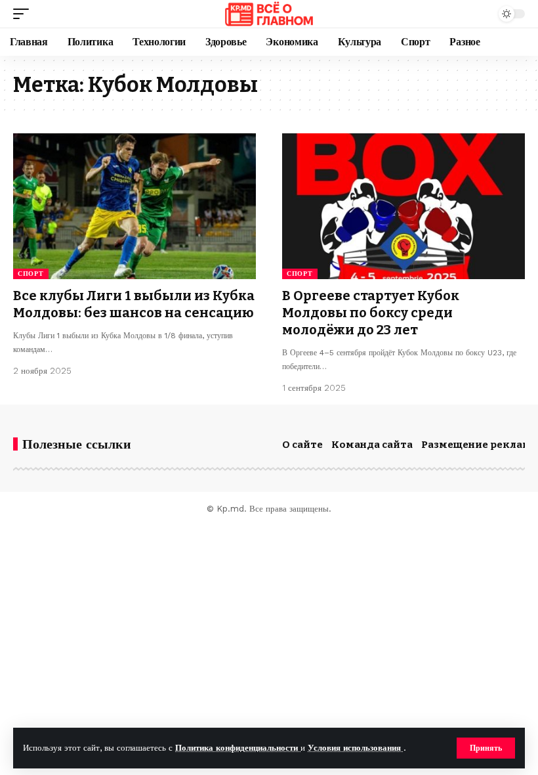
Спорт (31, 273)
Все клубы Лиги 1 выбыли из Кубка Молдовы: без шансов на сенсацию (134, 304)
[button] (486, 748)
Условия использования (356, 748)
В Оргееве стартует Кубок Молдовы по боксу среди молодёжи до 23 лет (370, 313)
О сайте (302, 445)
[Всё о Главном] (268, 14)
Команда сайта (372, 445)
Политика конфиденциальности (237, 748)
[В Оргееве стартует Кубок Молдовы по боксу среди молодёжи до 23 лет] (403, 206)
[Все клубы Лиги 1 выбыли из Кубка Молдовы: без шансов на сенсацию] (134, 206)
